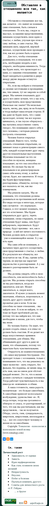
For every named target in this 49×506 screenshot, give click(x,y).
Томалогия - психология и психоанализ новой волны (24, 428)
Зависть (15, 458)
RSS (21, 503)
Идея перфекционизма (23, 462)
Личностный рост (13, 452)
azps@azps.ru (36, 503)
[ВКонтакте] (4, 439)
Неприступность (20, 471)
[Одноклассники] (8, 439)
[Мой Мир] (11, 439)
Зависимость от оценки (23, 455)
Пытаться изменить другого (26, 481)
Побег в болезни (20, 478)
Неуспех (15, 475)
